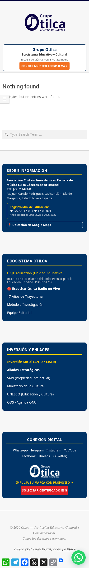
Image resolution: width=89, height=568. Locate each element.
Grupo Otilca (45, 49)
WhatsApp (20, 450)
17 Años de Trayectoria (25, 296)
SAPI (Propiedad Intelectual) (28, 378)
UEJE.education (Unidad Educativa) (35, 273)
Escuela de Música (32, 59)
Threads (44, 456)
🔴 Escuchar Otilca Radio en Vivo (33, 288)
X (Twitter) (60, 456)
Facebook (29, 456)
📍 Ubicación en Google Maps (29, 225)
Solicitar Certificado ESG (44, 490)
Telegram (37, 450)
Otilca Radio (60, 59)
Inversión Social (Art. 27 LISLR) (31, 361)
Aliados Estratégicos (23, 370)
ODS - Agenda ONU (22, 402)
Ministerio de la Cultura (25, 386)
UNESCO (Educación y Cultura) (30, 394)
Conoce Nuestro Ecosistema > (44, 66)
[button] (78, 557)
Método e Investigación (25, 304)
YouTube (70, 450)
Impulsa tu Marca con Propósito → (44, 482)
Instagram (54, 450)
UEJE (48, 59)
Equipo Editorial (19, 312)
